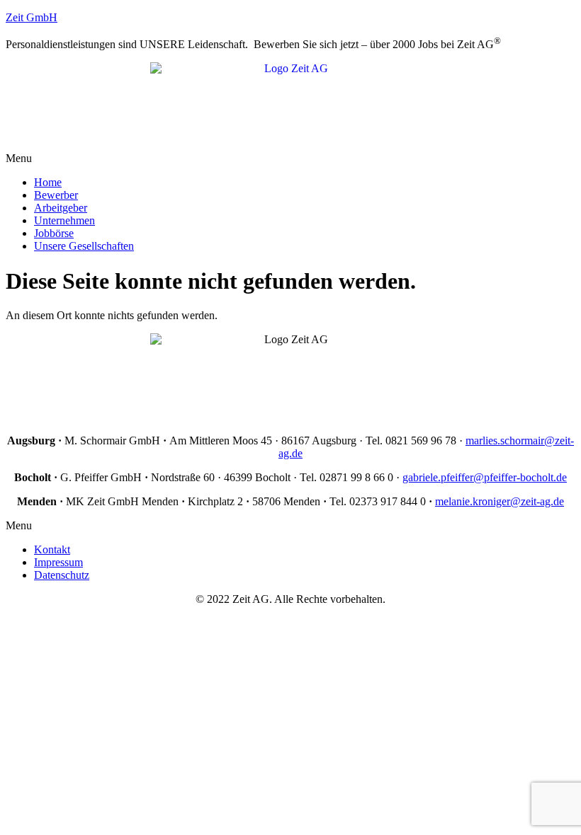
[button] (290, 158)
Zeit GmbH (31, 17)
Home (48, 182)
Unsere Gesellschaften (84, 246)
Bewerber (56, 195)
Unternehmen (64, 220)
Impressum (58, 562)
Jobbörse (54, 233)
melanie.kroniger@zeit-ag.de (499, 501)
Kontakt (52, 549)
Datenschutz (61, 575)
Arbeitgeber (60, 208)
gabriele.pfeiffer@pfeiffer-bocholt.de (484, 477)
